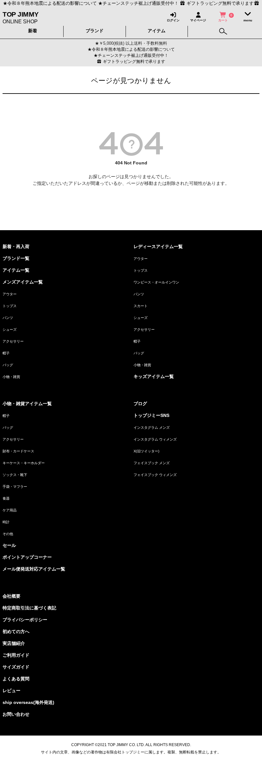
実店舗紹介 (14, 643)
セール (9, 545)
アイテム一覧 (16, 270)
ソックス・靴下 (15, 475)
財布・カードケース (18, 451)
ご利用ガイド (16, 655)
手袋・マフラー (15, 486)
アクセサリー (13, 341)
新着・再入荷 (16, 246)
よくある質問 (16, 678)
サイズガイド (16, 666)
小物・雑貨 (11, 377)
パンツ (8, 318)
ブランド (95, 30)
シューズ (10, 329)
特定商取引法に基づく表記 (29, 607)
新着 (32, 30)
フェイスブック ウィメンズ (155, 475)
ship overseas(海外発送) (28, 702)
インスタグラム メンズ (152, 427)
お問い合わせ (16, 714)
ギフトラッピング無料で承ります (133, 61)
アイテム (157, 30)
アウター (10, 294)
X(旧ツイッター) (146, 451)
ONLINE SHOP (21, 17)
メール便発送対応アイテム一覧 (34, 568)
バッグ (8, 365)
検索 (223, 29)
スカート (141, 306)
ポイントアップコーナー (27, 557)
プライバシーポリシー (25, 619)
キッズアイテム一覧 (154, 376)
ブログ (140, 403)
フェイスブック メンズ (152, 463)
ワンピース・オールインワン (156, 282)
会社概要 (11, 596)
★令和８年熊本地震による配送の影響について (50, 3)
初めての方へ (16, 631)
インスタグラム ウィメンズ (155, 439)
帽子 (6, 353)
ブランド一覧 (16, 258)
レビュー (11, 690)
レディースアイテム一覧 (158, 246)
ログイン (173, 20)
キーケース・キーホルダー (24, 463)
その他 (8, 534)
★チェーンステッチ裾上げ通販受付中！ (138, 3)
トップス (10, 306)
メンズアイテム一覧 (23, 281)
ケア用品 (10, 510)
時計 (6, 522)
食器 (6, 498)
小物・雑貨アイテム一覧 (27, 403)
